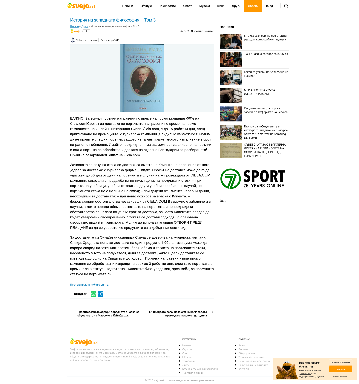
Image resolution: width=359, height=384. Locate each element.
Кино (220, 6)
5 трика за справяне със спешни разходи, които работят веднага (265, 37)
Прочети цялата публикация (88, 284)
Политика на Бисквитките (253, 364)
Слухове (187, 349)
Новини (127, 6)
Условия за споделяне (251, 357)
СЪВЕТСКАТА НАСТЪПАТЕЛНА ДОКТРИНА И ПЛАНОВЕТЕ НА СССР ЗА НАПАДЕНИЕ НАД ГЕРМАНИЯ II (265, 150)
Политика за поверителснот (254, 360)
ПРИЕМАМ (340, 369)
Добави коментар (202, 31)
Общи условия (246, 353)
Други (236, 6)
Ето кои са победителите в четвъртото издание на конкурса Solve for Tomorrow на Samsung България (266, 132)
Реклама (243, 349)
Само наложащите (340, 362)
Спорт (187, 6)
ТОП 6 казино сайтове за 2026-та (266, 54)
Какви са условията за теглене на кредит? (266, 73)
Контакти (243, 368)
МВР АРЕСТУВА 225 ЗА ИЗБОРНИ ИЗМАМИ (259, 92)
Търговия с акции (192, 372)
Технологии (167, 6)
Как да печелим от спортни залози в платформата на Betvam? (266, 110)
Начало (74, 26)
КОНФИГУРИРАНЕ (340, 376)
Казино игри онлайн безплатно (200, 368)
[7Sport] (254, 179)
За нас (242, 345)
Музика (204, 6)
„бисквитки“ (305, 373)
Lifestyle (146, 6)
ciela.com (93, 40)
